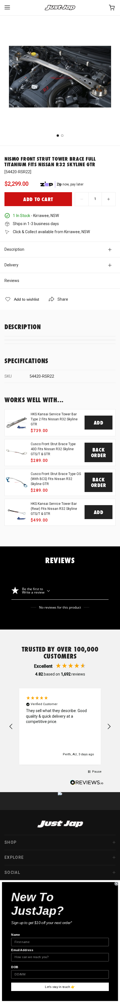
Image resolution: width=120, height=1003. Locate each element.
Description (14, 249)
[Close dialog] (116, 884)
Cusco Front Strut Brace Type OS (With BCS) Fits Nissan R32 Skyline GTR (56, 479)
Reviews (11, 280)
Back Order (98, 452)
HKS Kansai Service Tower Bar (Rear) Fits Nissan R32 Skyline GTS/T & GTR (54, 509)
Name (15, 934)
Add (99, 422)
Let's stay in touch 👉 (60, 986)
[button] (11, 726)
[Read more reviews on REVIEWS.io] (87, 783)
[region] (60, 726)
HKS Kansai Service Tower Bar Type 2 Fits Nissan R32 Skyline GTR (54, 419)
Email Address (22, 950)
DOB (14, 967)
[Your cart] (112, 7)
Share (62, 299)
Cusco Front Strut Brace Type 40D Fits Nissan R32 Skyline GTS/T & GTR (53, 449)
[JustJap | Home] (60, 7)
